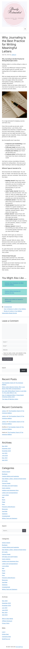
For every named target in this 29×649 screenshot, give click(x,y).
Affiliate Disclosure (7, 621)
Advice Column (6, 471)
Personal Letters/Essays (8, 506)
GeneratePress (19, 646)
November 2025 (6, 451)
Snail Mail (4, 511)
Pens (3, 504)
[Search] (24, 530)
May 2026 (4, 446)
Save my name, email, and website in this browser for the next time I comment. (15, 354)
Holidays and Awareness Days (10, 490)
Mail (3, 497)
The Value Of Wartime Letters (10, 399)
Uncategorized (8, 306)
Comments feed (6, 636)
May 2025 (4, 458)
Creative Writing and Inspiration (10, 476)
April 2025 (5, 460)
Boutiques (4, 474)
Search (4, 367)
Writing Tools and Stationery (9, 518)
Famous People (6, 483)
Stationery (5, 513)
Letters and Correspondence (10, 492)
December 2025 (6, 448)
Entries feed (5, 634)
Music (3, 499)
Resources (5, 509)
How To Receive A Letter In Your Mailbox (15, 309)
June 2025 (5, 455)
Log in (3, 632)
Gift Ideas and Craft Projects (10, 485)
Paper (3, 502)
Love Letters (5, 495)
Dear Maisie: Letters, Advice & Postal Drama (14, 478)
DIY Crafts (4, 481)
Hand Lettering (6, 488)
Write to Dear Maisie (7, 618)
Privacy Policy (5, 623)
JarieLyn (4, 411)
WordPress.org (6, 639)
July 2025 (4, 453)
